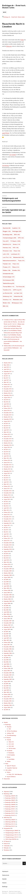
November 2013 (8, 467)
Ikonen (8, 757)
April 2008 (6, 612)
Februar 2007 (7, 642)
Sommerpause (8, 280)
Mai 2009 (6, 584)
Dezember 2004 (8, 699)
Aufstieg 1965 (10, 733)
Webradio (6, 848)
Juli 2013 (6, 475)
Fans (6, 241)
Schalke (16, 270)
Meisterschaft (18, 257)
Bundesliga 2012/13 (10, 813)
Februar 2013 (7, 486)
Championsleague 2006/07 (11, 830)
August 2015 (7, 421)
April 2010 (6, 560)
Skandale (9, 726)
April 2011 (6, 534)
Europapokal (7, 828)
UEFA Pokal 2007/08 (10, 839)
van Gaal (18, 293)
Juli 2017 (6, 376)
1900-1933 (11, 742)
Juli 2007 (6, 631)
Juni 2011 (6, 529)
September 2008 (8, 601)
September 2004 (8, 705)
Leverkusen (15, 254)
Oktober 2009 (7, 573)
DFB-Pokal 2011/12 (10, 824)
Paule (21, 260)
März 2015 (6, 432)
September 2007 (8, 627)
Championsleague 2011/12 (11, 835)
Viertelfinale (18, 187)
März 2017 (6, 382)
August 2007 (7, 629)
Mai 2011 (6, 532)
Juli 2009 (6, 579)
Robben (6, 270)
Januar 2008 (7, 618)
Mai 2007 (6, 636)
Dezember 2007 (8, 620)
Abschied (6, 228)
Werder (6, 303)
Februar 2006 (7, 668)
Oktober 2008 (7, 599)
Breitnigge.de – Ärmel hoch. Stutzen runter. (14, 6)
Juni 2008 (6, 607)
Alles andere (8, 770)
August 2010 (7, 551)
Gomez (16, 244)
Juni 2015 (6, 425)
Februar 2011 (7, 538)
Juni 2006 (6, 660)
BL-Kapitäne (11, 755)
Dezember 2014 (8, 438)
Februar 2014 (7, 460)
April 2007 (6, 638)
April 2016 (6, 404)
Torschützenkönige (11, 735)
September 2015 (8, 419)
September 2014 (8, 445)
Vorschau (7, 299)
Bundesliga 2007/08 (10, 802)
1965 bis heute (12, 748)
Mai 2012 (6, 506)
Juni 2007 (6, 633)
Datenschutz (7, 778)
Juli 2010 (6, 553)
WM (5, 306)
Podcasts (6, 843)
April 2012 (6, 508)
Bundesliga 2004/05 (10, 796)
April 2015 (6, 430)
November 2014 (8, 441)
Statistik (6, 722)
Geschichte (9, 750)
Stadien (8, 761)
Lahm (6, 254)
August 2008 (7, 603)
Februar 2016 (7, 408)
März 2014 (6, 458)
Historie (4, 883)
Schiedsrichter (5, 187)
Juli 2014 (6, 449)
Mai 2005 (6, 688)
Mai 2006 (6, 662)
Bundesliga (7, 234)
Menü (4, 12)
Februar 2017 (7, 384)
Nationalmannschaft (9, 260)
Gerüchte (7, 244)
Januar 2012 (7, 514)
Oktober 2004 (7, 703)
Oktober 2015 (7, 417)
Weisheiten (17, 299)
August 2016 (7, 397)
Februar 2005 (7, 694)
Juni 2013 (6, 477)
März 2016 (6, 406)
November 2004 (8, 701)
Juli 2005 (6, 683)
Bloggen (7, 231)
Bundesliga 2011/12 (10, 811)
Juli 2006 (6, 657)
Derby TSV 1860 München (15, 774)
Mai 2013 (6, 480)
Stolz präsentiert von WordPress (15, 893)
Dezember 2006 (8, 646)
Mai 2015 (6, 428)
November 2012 (8, 493)
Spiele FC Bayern (11, 765)
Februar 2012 (7, 512)
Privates (6, 267)
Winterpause (17, 303)
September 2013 (8, 471)
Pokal (16, 264)
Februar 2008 (7, 616)
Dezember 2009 (8, 568)
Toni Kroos (20, 286)
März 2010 (6, 562)
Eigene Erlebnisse (11, 776)
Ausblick (16, 228)
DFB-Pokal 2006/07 (10, 819)
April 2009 (6, 586)
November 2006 (8, 649)
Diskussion (9, 46)
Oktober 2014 (7, 443)
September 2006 (8, 653)
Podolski (7, 264)
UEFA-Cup (17, 290)
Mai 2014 (6, 454)
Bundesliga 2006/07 (10, 800)
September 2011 (8, 523)
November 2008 (8, 597)
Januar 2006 (7, 670)
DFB (21, 238)
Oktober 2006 (7, 651)
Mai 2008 (6, 610)
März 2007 (6, 640)
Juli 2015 (6, 423)
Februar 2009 (7, 590)
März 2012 (6, 510)
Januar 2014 (7, 462)
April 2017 (6, 380)
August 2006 (7, 655)
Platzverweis (18, 185)
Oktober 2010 (7, 547)
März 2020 (6, 365)
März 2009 (6, 588)
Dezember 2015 (8, 412)
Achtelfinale (4, 184)
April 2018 (6, 369)
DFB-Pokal (6, 817)
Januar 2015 (7, 436)
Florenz (24, 184)
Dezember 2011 (8, 516)
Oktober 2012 (7, 495)
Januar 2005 (7, 696)
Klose (3, 185)
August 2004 (7, 707)
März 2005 (6, 692)
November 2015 (8, 415)
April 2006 (6, 664)
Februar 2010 (7, 564)
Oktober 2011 (7, 521)
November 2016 (8, 391)
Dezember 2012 (8, 490)
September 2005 (8, 679)
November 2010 (8, 545)
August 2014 (7, 447)
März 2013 (6, 484)
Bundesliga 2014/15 (10, 815)
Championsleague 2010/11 (11, 832)
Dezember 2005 (8, 673)
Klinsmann (7, 251)
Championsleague (12, 184)
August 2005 (7, 681)
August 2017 (7, 373)
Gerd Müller (11, 759)
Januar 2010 (7, 566)
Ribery (22, 185)
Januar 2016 (7, 410)
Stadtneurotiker (7, 345)
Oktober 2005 (7, 677)
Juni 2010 (6, 555)
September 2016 (8, 395)
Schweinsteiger (9, 277)
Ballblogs (4, 886)
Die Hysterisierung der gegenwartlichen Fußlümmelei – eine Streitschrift (13, 341)
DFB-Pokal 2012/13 (10, 826)
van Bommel (12, 187)
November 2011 (8, 519)
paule (3, 182)
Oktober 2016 (7, 393)
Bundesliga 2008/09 (10, 804)
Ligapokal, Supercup (12, 768)
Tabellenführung (8, 283)
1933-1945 (11, 744)
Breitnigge (16, 231)
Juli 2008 (6, 605)
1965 (9, 729)
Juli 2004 (6, 709)
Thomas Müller (8, 286)
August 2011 (7, 525)
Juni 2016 (6, 399)
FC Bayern (19, 184)
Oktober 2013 (7, 469)
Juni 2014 (6, 451)
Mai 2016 (6, 402)
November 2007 (8, 623)
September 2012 (8, 497)
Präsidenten (11, 752)
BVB (17, 234)
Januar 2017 (7, 386)
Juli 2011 (6, 527)
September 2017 (8, 371)
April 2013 (6, 482)
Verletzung (7, 296)
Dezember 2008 (8, 594)
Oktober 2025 (7, 363)
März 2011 (6, 536)
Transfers (7, 290)
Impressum (5, 871)
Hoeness (7, 247)
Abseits (22, 182)
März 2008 (6, 614)
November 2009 (8, 571)
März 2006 (6, 666)
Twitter (22, 39)
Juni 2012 (6, 503)
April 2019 (6, 367)
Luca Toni (12, 185)
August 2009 (7, 577)
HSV (16, 247)
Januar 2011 (7, 540)
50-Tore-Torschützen (12, 731)
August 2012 (7, 499)
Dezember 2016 (8, 389)
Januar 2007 (7, 644)
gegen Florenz (5, 133)
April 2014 (6, 456)
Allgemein (17, 182)
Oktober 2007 (7, 625)
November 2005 (8, 675)
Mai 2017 (6, 378)
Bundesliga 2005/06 (10, 798)
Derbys (8, 772)
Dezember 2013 (8, 464)
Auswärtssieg (5, 165)
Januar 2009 (7, 592)
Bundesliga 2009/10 (10, 806)
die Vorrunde (12, 154)
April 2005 (6, 690)
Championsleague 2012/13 (11, 837)
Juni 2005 (6, 686)
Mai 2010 (6, 558)
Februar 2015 (7, 434)
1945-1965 (11, 746)
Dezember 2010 (8, 542)
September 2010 (8, 549)
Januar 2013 (7, 488)
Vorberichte (18, 296)
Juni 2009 (6, 581)
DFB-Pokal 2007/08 (10, 822)
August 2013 (7, 473)
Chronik (9, 739)
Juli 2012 (6, 501)
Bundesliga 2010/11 (10, 809)
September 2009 (8, 575)
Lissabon (7, 185)
